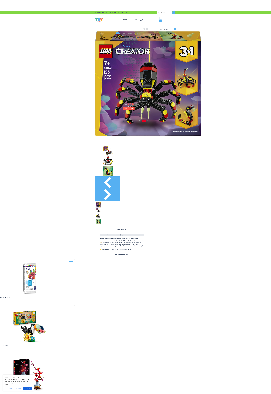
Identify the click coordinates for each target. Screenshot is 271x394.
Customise (9, 388)
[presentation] (107, 182)
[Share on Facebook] (139, 120)
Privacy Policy (115, 12)
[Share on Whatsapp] (147, 120)
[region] (18, 383)
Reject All (18, 388)
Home (124, 32)
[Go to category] (175, 29)
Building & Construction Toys (130, 33)
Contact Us (98, 12)
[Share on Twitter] (141, 120)
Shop (122, 12)
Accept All (27, 388)
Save (145, 120)
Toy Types (129, 32)
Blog (103, 12)
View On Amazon (128, 108)
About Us (108, 12)
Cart (126, 12)
